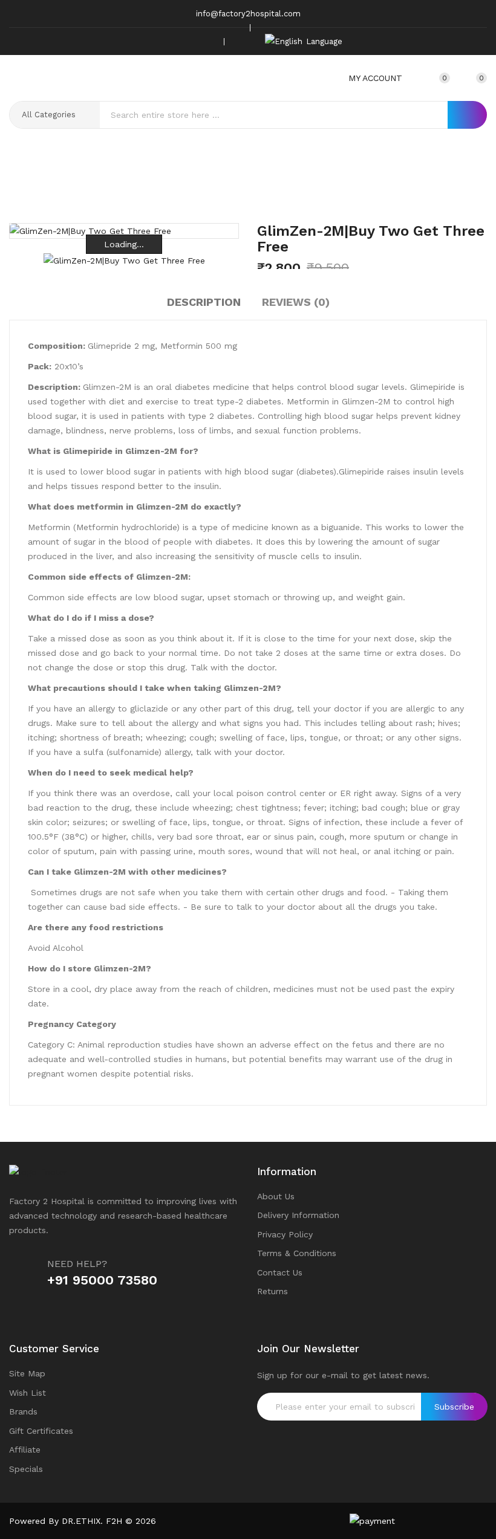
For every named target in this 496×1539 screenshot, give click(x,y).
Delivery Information (298, 1215)
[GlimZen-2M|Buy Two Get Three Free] (124, 259)
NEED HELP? (77, 1263)
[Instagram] (188, 41)
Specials (26, 1469)
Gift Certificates (41, 1431)
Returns (272, 1291)
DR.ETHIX (81, 1521)
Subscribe (454, 1406)
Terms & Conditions (296, 1253)
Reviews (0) (296, 302)
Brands (23, 1411)
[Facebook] (151, 41)
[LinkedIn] (207, 41)
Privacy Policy (285, 1234)
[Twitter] (169, 41)
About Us (276, 1196)
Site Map (27, 1373)
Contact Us (279, 1272)
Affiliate (25, 1449)
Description (204, 302)
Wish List (27, 1393)
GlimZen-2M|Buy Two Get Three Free (266, 191)
